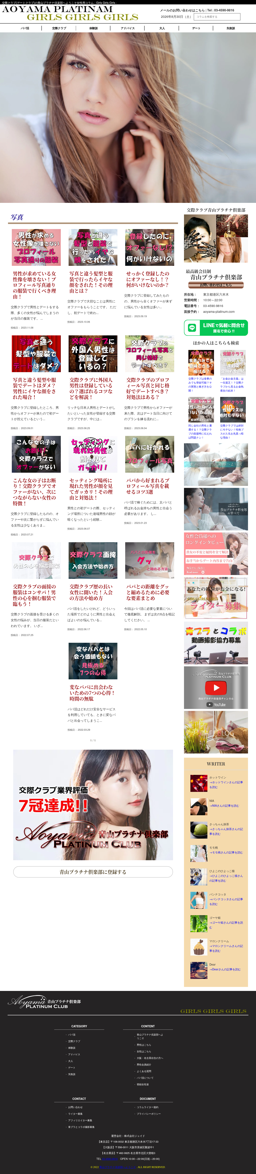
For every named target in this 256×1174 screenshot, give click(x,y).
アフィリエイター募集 (80, 1120)
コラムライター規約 (147, 1107)
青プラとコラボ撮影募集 (81, 1126)
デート (196, 28)
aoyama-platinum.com (219, 311)
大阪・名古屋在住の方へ (150, 1057)
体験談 (93, 28)
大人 (162, 28)
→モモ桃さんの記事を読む (226, 852)
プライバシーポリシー (149, 1113)
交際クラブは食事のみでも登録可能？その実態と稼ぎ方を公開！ (200, 384)
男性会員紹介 (144, 1064)
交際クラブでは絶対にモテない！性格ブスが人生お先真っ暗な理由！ (232, 431)
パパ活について (145, 1077)
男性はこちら (144, 1044)
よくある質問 (144, 1071)
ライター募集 (75, 1113)
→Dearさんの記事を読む (225, 969)
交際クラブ (59, 28)
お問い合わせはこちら (216, 284)
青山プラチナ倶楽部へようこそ (150, 1036)
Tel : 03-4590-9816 (220, 10)
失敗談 (231, 28)
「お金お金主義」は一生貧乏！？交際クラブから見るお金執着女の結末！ (232, 384)
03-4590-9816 (213, 305)
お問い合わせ (75, 1107)
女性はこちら (144, 1051)
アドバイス (128, 28)
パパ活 (25, 28)
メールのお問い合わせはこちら (182, 10)
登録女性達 (143, 1084)
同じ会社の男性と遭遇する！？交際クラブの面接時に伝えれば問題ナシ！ (200, 431)
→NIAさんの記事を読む (224, 805)
